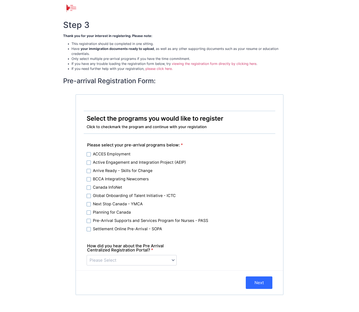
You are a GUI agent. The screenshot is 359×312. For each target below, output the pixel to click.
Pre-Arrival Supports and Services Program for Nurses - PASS (150, 221)
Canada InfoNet (107, 188)
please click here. (159, 69)
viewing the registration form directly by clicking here (214, 64)
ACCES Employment (111, 154)
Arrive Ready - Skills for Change (122, 171)
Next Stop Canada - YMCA (118, 204)
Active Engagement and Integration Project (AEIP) (139, 163)
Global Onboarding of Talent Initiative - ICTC (134, 196)
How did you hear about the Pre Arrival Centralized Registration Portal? (125, 248)
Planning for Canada (112, 212)
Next (259, 282)
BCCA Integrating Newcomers (121, 179)
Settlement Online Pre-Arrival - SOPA (127, 229)
